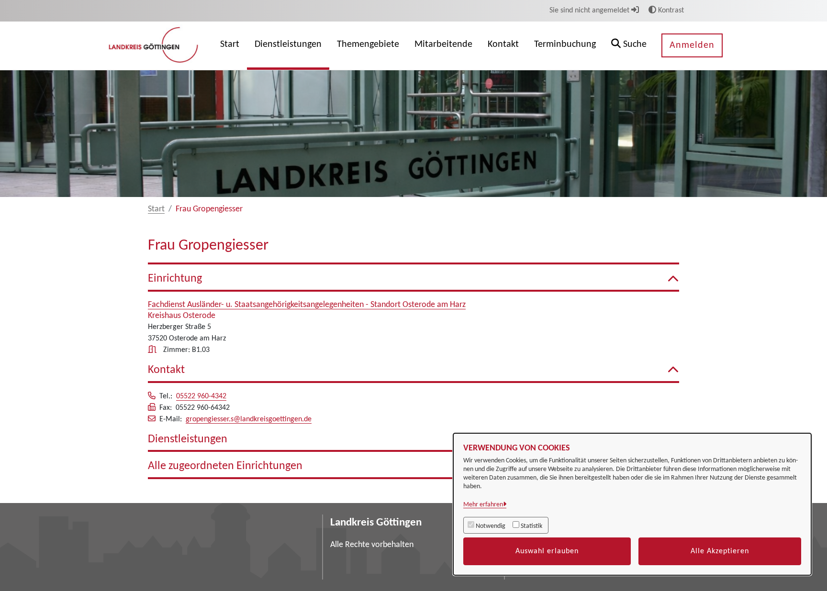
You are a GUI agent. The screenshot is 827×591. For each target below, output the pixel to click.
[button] (628, 46)
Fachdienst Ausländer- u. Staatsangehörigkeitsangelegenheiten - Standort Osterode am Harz (307, 304)
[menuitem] (229, 46)
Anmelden (692, 45)
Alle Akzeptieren (720, 551)
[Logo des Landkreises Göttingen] (154, 45)
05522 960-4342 (201, 396)
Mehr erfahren (483, 504)
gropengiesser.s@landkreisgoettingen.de (249, 419)
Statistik (531, 526)
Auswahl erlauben (547, 551)
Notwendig (490, 526)
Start (156, 209)
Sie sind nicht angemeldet (590, 10)
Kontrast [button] (670, 10)
